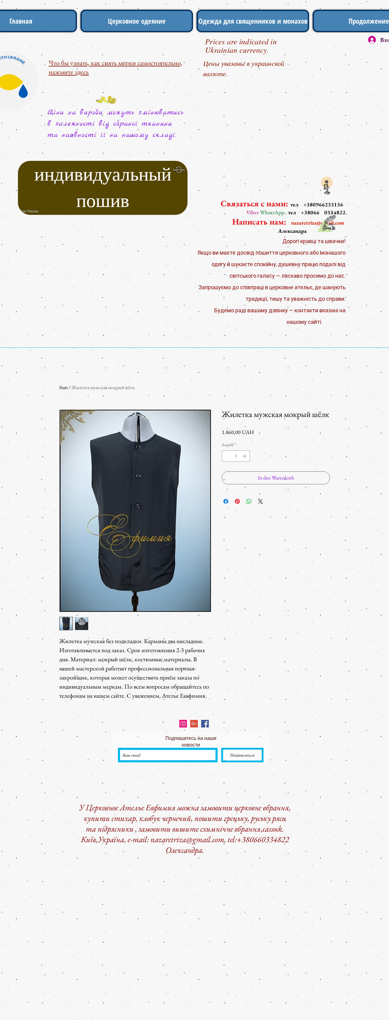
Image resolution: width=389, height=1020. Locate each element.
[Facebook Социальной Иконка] (205, 723)
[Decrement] (226, 456)
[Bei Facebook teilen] (225, 501)
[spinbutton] (235, 456)
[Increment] (245, 456)
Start (63, 387)
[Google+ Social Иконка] (194, 723)
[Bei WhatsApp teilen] (249, 501)
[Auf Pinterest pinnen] (237, 501)
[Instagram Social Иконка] (183, 723)
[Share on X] (260, 501)
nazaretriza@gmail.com (187, 839)
